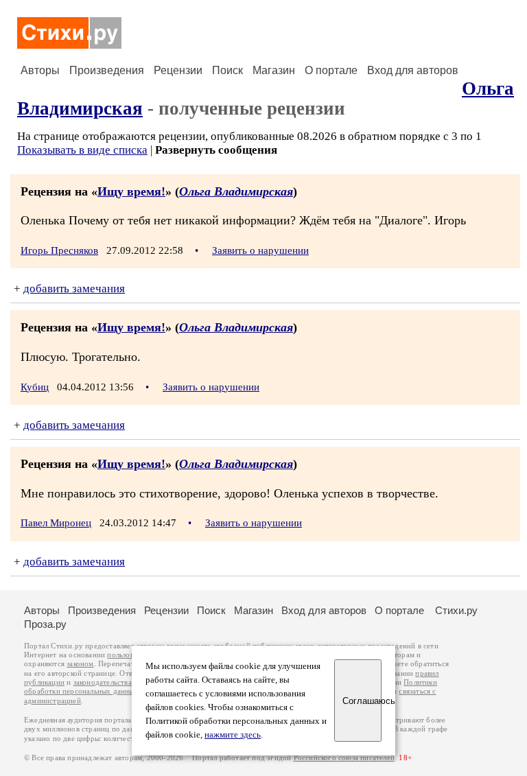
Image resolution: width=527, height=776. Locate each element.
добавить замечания (74, 288)
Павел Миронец (56, 522)
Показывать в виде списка (82, 149)
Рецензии (178, 70)
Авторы (40, 70)
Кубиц (35, 386)
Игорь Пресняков (59, 250)
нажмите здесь (232, 735)
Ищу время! (131, 191)
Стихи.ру (456, 610)
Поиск (227, 70)
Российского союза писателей (344, 758)
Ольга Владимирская (236, 191)
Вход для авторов (412, 70)
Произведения (106, 70)
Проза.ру (45, 624)
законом (80, 664)
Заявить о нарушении (260, 250)
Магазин (274, 70)
